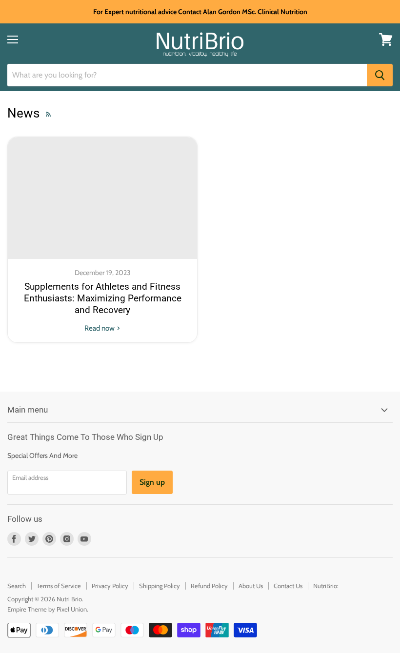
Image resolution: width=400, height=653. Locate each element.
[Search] (380, 75)
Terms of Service (59, 586)
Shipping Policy (159, 586)
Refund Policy (209, 586)
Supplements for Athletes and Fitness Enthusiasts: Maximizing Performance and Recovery (102, 298)
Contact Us (288, 586)
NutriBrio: (326, 586)
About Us (251, 586)
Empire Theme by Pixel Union (47, 609)
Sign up (152, 482)
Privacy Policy (110, 586)
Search (16, 586)
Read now (100, 328)
